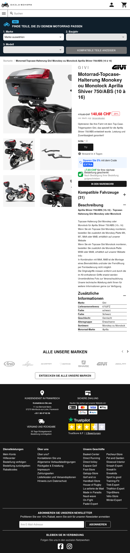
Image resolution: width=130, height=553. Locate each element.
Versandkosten (98, 118)
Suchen (18, 13)
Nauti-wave (89, 496)
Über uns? (43, 454)
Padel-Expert (90, 504)
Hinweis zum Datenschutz (52, 481)
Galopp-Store (90, 473)
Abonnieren (98, 524)
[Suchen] (11, 13)
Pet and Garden (115, 458)
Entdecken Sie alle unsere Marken (65, 375)
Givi (84, 67)
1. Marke (8, 31)
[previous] (122, 352)
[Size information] (87, 141)
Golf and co (89, 477)
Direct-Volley (90, 462)
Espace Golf (90, 465)
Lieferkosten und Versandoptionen (56, 477)
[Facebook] (60, 546)
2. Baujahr (72, 31)
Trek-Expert (112, 484)
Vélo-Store (112, 496)
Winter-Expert (114, 500)
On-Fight (88, 500)
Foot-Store (89, 469)
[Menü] (4, 13)
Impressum (43, 469)
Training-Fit (112, 481)
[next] (127, 352)
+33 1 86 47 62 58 (42, 413)
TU (85, 147)
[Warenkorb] (124, 5)
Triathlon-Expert (115, 488)
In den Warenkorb (102, 183)
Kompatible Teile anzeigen (96, 50)
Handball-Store (91, 481)
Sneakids (111, 473)
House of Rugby (92, 484)
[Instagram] (69, 546)
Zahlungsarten (45, 473)
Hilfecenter (9, 458)
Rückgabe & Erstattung (50, 465)
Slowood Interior (115, 462)
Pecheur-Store (114, 454)
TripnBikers (112, 492)
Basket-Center (91, 454)
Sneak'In (111, 469)
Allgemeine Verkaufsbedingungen (56, 462)
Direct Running (91, 458)
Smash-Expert (114, 465)
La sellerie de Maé (93, 488)
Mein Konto (9, 454)
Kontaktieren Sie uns (42, 403)
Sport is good (113, 477)
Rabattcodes (10, 469)
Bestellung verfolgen (14, 462)
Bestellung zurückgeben (41, 433)
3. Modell (8, 44)
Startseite (8, 60)
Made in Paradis (92, 492)
